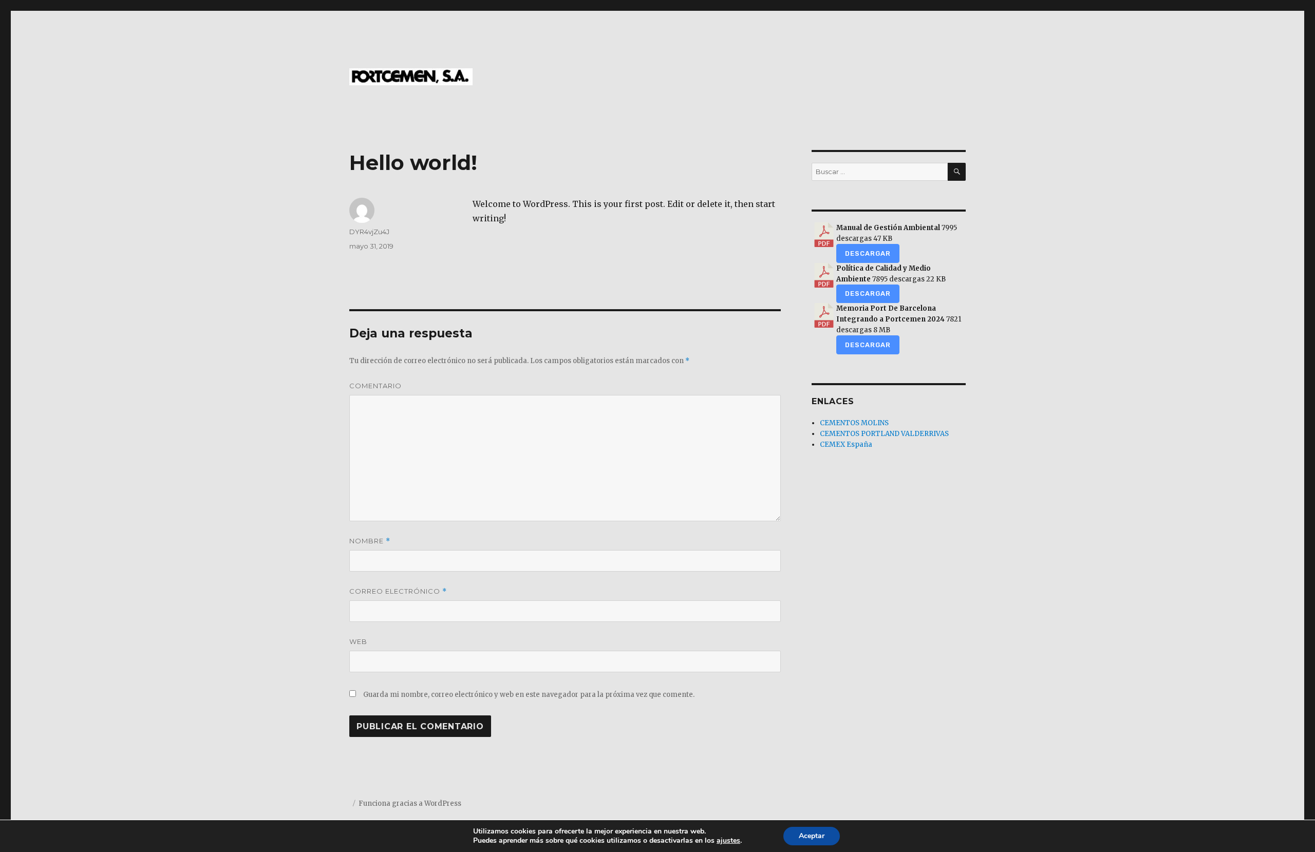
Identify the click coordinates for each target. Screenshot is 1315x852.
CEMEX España (846, 444)
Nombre (369, 541)
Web (358, 641)
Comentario (375, 386)
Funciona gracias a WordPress (410, 803)
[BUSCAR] (957, 172)
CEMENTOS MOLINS (854, 423)
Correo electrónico (398, 591)
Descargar (868, 253)
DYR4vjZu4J (369, 232)
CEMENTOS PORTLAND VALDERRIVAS (884, 433)
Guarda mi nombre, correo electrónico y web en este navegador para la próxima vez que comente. (528, 694)
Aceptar (811, 836)
